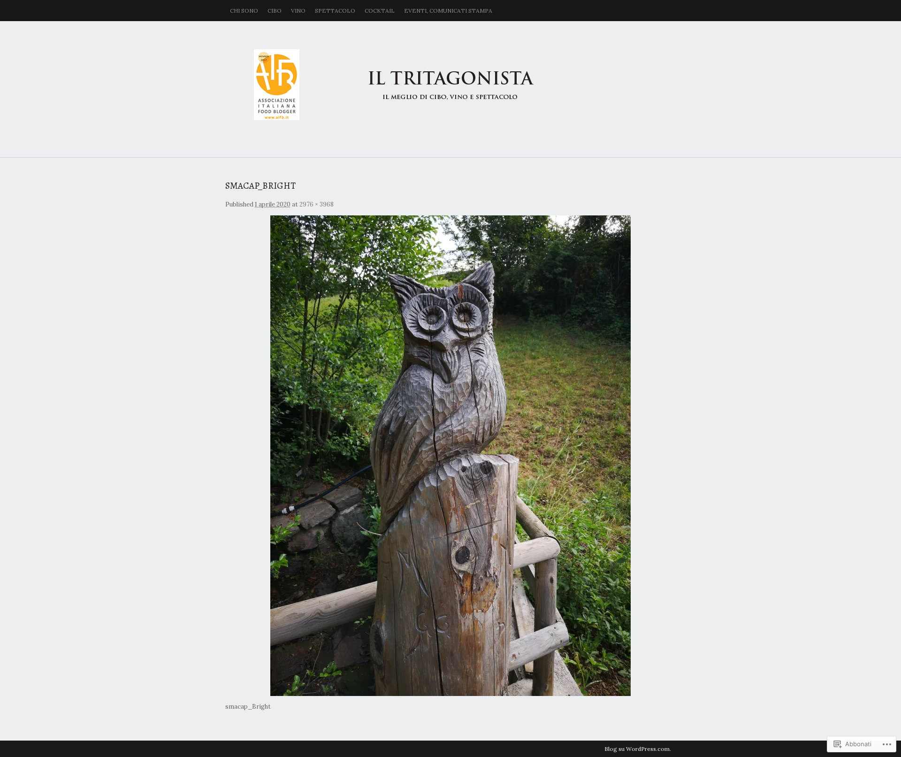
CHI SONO (244, 10)
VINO (298, 10)
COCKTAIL (380, 10)
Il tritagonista (450, 84)
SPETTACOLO (335, 10)
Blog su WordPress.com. (637, 748)
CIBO (274, 10)
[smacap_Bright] (450, 455)
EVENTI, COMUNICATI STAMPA (448, 10)
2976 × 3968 (316, 204)
